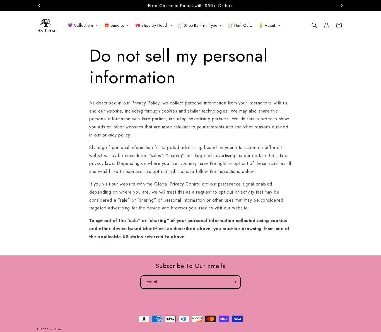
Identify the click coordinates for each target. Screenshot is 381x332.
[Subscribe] (234, 282)
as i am (56, 329)
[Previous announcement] (39, 5)
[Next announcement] (342, 5)
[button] (82, 25)
